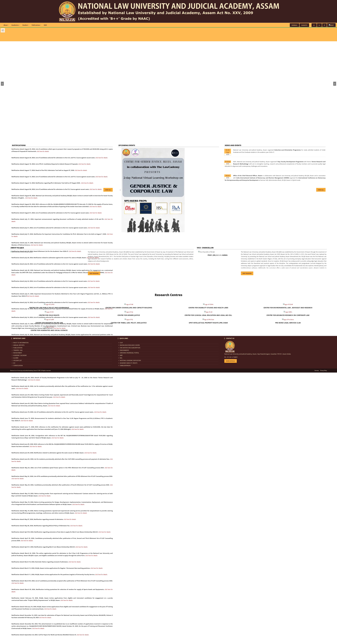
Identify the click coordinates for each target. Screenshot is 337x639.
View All (108, 190)
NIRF (121, 355)
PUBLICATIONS (17, 348)
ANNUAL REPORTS (18, 345)
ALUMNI (15, 358)
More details (230, 361)
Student (25, 25)
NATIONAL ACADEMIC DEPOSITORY (130, 360)
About (6, 25)
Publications (36, 25)
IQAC (45, 25)
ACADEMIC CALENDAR (20, 355)
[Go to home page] (168, 11)
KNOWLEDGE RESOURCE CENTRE (130, 345)
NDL (121, 358)
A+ (314, 25)
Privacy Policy (323, 370)
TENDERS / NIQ (17, 350)
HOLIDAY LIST (17, 360)
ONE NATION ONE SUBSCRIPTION (130, 348)
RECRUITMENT (17, 353)
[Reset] (324, 25)
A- (319, 25)
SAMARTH (304, 25)
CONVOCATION (18, 365)
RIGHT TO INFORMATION (20, 342)
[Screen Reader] (331, 25)
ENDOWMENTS (124, 350)
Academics (15, 25)
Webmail (294, 25)
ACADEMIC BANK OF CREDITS (128, 363)
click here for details (43, 151)
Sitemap (317, 370)
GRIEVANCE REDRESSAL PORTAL (129, 353)
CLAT (121, 342)
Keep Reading (94, 273)
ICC (14, 363)
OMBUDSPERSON (125, 365)
